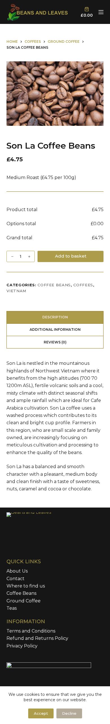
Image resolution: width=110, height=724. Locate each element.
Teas (11, 608)
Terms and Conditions (30, 631)
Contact (15, 578)
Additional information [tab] (55, 329)
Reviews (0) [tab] (55, 342)
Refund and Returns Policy (37, 638)
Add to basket (70, 256)
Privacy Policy (22, 646)
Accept (41, 713)
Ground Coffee (23, 601)
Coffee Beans (54, 285)
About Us (17, 571)
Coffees (83, 285)
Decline (69, 713)
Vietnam (16, 291)
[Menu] (101, 12)
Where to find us (25, 586)
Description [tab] (55, 317)
